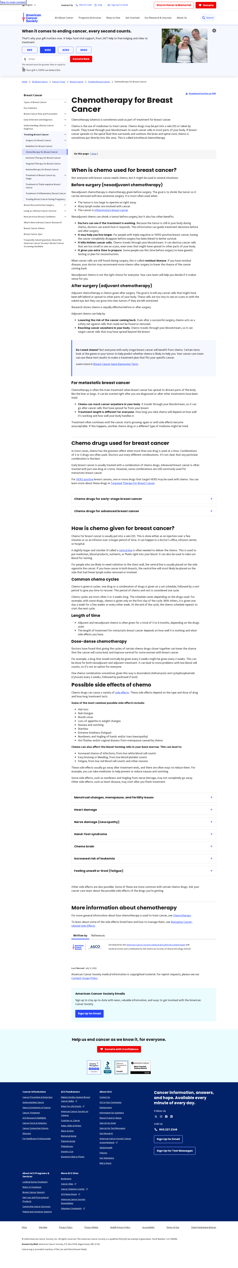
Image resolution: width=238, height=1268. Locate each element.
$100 (48, 50)
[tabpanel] (143, 951)
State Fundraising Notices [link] (203, 1227)
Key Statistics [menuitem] (30, 108)
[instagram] (161, 1116)
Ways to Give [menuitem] (113, 17)
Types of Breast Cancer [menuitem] (35, 102)
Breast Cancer (33, 95)
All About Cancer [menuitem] (64, 17)
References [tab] (98, 935)
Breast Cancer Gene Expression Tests (115, 364)
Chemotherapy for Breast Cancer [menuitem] (42, 151)
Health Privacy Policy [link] (120, 1227)
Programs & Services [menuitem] (90, 17)
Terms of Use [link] (172, 1227)
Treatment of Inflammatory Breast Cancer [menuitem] (46, 193)
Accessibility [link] (148, 1227)
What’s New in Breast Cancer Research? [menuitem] (43, 222)
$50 (29, 50)
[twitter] (156, 1116)
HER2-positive (84, 479)
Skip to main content (13, 2)
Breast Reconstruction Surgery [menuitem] (39, 205)
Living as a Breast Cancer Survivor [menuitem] (40, 210)
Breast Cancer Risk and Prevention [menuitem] (40, 113)
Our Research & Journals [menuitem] (158, 17)
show (93, 153)
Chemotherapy (182, 915)
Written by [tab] (80, 935)
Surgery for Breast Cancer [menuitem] (38, 140)
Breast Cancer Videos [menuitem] (34, 228)
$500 (83, 50)
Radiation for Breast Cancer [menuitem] (39, 146)
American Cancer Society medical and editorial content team (155, 944)
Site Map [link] (43, 1227)
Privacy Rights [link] (91, 1227)
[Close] (214, 30)
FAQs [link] (24, 1227)
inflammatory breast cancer (111, 210)
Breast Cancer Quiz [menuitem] (33, 234)
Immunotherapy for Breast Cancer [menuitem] (42, 169)
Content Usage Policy (84, 978)
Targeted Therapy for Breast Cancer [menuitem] (43, 163)
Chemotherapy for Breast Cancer (130, 81)
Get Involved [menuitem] (132, 17)
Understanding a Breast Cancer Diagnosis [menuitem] (39, 127)
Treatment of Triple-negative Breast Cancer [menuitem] (43, 186)
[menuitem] (31, 17)
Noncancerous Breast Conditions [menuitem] (40, 216)
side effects (122, 692)
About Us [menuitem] (182, 17)
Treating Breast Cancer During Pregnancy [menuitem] (45, 199)
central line (125, 550)
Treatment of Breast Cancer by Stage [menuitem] (41, 177)
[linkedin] (171, 1116)
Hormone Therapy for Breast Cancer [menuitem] (43, 157)
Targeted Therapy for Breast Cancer (132, 483)
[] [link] (94, 153)
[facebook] (166, 1116)
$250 (65, 50)
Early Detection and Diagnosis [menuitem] (38, 119)
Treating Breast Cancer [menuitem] (36, 134)
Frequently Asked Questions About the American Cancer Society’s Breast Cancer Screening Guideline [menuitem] (44, 243)
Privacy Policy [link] (66, 1227)
